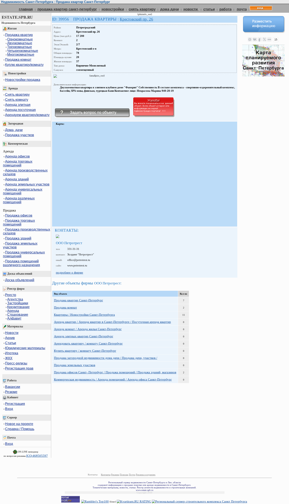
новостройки (113, 9)
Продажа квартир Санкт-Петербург (78, 300)
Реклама (115, 474)
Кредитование (18, 307)
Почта (132, 474)
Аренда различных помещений (19, 200)
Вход (9, 409)
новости (191, 9)
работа (225, 9)
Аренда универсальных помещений (22, 191)
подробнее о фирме (69, 272)
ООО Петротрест (69, 243)
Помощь (124, 474)
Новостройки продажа (22, 80)
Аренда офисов (17, 156)
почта (242, 9)
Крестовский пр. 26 (136, 19)
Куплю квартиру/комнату (24, 64)
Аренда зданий (17, 179)
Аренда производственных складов (25, 172)
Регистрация (15, 404)
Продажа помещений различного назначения (21, 263)
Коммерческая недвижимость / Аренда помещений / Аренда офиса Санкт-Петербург (113, 379)
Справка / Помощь (19, 429)
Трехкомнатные (19, 47)
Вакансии (12, 387)
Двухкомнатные (19, 43)
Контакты (105, 474)
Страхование (17, 314)
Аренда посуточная (20, 110)
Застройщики (17, 303)
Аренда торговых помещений (17, 163)
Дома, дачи (14, 130)
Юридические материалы (25, 348)
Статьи (10, 343)
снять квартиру (142, 9)
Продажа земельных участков (20, 245)
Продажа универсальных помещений (24, 254)
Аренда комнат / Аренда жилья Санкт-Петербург (88, 329)
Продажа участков (19, 135)
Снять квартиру (17, 94)
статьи (209, 9)
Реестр (10, 295)
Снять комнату (16, 99)
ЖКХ (8, 358)
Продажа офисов (18, 215)
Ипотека (11, 353)
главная (26, 9)
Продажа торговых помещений (19, 222)
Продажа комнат (18, 59)
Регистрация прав (19, 368)
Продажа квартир (19, 35)
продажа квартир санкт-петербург (67, 9)
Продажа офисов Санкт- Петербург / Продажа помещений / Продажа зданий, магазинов (115, 372)
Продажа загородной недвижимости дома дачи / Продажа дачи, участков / (105, 358)
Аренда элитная (17, 105)
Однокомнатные (20, 39)
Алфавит (14, 318)
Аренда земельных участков (27, 184)
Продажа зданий (18, 238)
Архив (10, 338)
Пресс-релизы (16, 363)
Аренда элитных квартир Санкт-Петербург (83, 336)
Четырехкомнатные (22, 51)
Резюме (11, 392)
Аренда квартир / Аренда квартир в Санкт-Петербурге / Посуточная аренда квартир (112, 322)
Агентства (15, 299)
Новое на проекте (19, 424)
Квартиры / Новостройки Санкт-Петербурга (84, 314)
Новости (11, 333)
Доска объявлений (19, 280)
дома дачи (169, 9)
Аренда (13, 311)
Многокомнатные (20, 54)
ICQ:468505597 (37, 455)
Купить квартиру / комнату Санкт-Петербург (85, 350)
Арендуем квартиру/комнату (27, 115)
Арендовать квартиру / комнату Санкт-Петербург (88, 343)
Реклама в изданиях (146, 474)
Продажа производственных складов (26, 231)
